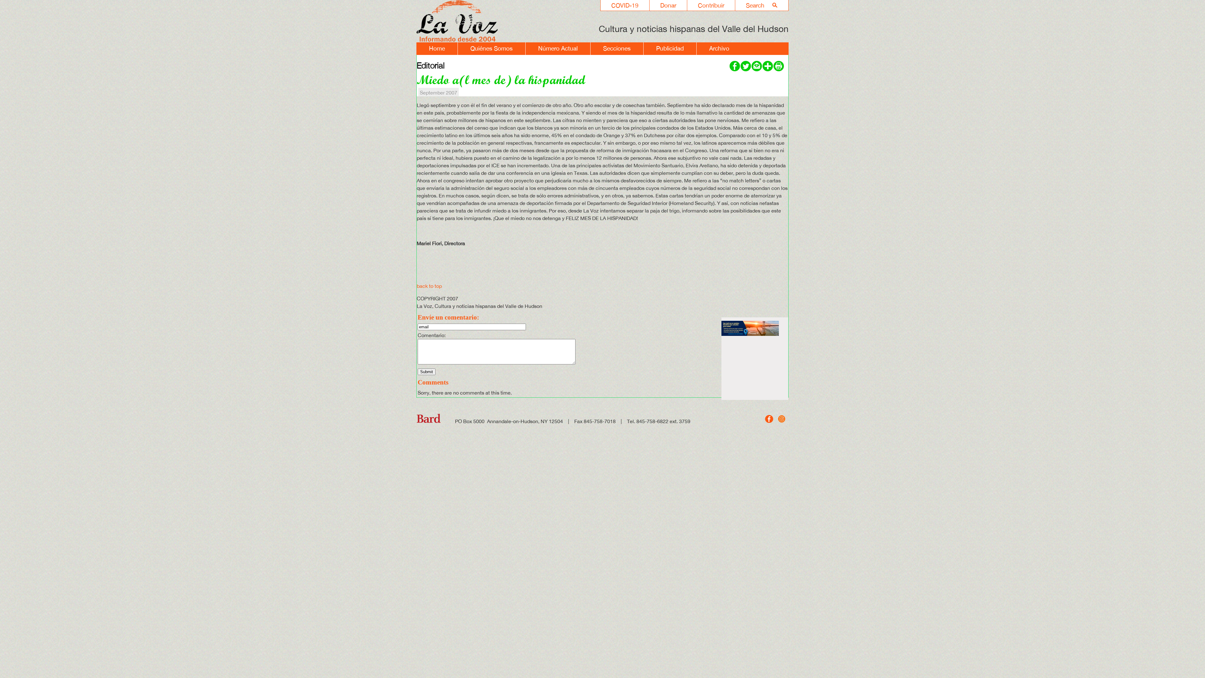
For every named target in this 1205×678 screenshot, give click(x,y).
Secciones (617, 48)
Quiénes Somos (491, 48)
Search (755, 5)
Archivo (719, 48)
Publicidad (670, 48)
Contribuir (711, 5)
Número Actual (558, 48)
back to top (429, 286)
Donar (668, 5)
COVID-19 (625, 5)
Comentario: (432, 335)
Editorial (431, 65)
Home (437, 48)
